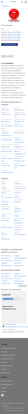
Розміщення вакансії (7, 384)
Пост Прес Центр (7, 260)
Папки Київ (5, 110)
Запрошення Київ (7, 172)
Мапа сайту (21, 410)
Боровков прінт (6, 265)
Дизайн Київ (5, 147)
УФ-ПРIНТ (17, 260)
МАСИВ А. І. (18, 263)
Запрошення (5, 239)
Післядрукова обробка (7, 355)
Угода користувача (13, 410)
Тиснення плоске (20, 188)
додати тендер (5, 372)
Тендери (3, 391)
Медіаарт (4, 263)
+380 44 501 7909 (13, 32)
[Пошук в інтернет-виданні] (22, 2)
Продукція (4, 362)
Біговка (3, 193)
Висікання (17, 202)
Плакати (4, 188)
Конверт (17, 216)
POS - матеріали (6, 197)
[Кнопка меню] (2, 2)
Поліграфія (4, 351)
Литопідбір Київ (6, 140)
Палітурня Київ (19, 121)
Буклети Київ (18, 126)
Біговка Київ (5, 121)
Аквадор (17, 256)
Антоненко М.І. (6, 256)
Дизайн (3, 216)
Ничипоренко (18, 283)
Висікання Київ (19, 133)
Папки (3, 184)
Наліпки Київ (5, 165)
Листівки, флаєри (20, 234)
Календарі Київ (19, 110)
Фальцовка (5, 220)
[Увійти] (25, 2)
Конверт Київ (18, 147)
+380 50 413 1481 (13, 35)
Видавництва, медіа (7, 365)
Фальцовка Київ (6, 151)
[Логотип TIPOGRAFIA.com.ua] (13, 2)
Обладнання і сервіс (7, 358)
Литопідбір (5, 209)
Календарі (17, 184)
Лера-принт (5, 258)
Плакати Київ (5, 114)
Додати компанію (6, 380)
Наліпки (4, 234)
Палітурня (17, 193)
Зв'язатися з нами (20, 408)
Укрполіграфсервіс (20, 258)
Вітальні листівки (7, 227)
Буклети (16, 197)
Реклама (3, 369)
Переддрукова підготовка (8, 348)
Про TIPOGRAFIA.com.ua (9, 408)
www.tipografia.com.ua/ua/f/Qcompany (15, 327)
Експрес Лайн (18, 265)
